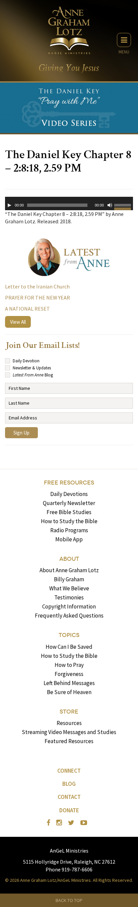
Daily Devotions (69, 494)
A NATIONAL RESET (27, 308)
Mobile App (69, 539)
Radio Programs (69, 530)
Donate (69, 810)
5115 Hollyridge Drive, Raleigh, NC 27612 (69, 861)
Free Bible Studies (69, 512)
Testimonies (69, 597)
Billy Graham (69, 579)
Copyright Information (69, 606)
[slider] (123, 206)
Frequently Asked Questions (69, 615)
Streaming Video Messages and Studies (69, 732)
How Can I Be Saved (69, 646)
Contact (69, 797)
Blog (69, 783)
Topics (69, 635)
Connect (69, 770)
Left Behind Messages (69, 683)
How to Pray (69, 665)
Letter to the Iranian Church (37, 286)
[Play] (9, 205)
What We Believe (69, 588)
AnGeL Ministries (69, 850)
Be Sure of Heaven (69, 692)
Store (69, 711)
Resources (69, 723)
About (69, 558)
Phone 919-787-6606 (69, 869)
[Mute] (110, 205)
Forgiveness (69, 674)
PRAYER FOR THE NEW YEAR (37, 297)
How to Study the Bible (69, 521)
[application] (69, 203)
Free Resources (69, 482)
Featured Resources (69, 741)
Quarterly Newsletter (69, 503)
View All (18, 322)
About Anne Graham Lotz (69, 570)
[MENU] (124, 40)
